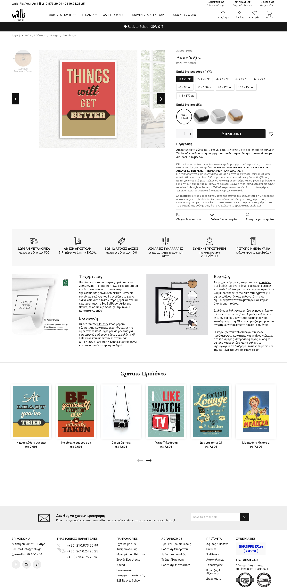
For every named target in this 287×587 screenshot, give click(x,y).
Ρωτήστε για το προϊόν (260, 219)
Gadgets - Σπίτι (267, 4)
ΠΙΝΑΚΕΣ (88, 15)
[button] (223, 15)
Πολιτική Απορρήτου (174, 549)
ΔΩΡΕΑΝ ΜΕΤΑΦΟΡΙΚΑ (34, 248)
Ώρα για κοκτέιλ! (211, 442)
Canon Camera (121, 442)
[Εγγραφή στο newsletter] (244, 517)
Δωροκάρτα (213, 578)
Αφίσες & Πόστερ (217, 544)
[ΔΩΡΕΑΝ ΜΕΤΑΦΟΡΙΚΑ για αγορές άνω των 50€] (33, 242)
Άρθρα (121, 564)
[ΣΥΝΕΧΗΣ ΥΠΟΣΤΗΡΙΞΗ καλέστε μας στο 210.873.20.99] (209, 242)
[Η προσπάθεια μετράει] (31, 411)
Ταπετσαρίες (214, 564)
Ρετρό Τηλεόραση (166, 442)
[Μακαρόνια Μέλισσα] (256, 411)
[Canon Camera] (121, 411)
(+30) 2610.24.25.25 (82, 551)
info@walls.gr (32, 549)
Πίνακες (211, 549)
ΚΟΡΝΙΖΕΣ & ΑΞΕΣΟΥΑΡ (148, 15)
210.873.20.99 (52, 3)
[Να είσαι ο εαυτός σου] (76, 411)
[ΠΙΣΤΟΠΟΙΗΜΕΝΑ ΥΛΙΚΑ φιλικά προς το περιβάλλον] (253, 242)
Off (156, 27)
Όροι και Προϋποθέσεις (176, 544)
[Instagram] (26, 564)
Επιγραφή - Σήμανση (242, 4)
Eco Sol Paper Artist (114, 303)
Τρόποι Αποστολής (173, 554)
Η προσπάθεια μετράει (31, 442)
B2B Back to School (128, 580)
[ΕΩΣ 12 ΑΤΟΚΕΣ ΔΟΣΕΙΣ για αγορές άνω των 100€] (121, 242)
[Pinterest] (37, 564)
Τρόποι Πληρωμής (172, 559)
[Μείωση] (178, 134)
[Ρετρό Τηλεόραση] (166, 411)
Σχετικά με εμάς (127, 544)
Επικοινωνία (125, 570)
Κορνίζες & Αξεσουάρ (213, 572)
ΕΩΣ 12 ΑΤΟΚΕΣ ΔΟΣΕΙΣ (121, 248)
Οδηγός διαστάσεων (188, 219)
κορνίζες (265, 282)
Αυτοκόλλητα (215, 559)
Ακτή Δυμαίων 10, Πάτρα (29, 544)
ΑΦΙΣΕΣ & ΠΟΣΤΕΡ (61, 15)
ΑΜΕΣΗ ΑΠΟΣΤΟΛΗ (77, 248)
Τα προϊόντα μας (127, 549)
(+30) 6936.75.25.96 (82, 557)
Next (161, 99)
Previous (15, 99)
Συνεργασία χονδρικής (131, 575)
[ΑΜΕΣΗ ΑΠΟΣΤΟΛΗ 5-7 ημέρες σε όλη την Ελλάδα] (77, 242)
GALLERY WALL (113, 15)
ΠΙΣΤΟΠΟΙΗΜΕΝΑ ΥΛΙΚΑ (253, 248)
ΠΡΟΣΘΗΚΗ (232, 134)
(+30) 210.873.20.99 (82, 545)
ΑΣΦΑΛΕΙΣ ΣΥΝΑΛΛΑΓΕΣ (165, 248)
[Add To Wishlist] (271, 133)
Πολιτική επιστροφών (223, 219)
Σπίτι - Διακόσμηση (216, 4)
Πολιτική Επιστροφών (175, 564)
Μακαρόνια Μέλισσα (255, 442)
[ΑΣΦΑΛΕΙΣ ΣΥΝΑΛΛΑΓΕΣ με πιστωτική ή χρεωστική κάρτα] (165, 242)
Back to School (145, 27)
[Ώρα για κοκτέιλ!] (211, 411)
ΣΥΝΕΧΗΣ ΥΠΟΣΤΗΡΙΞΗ (209, 248)
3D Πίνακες (213, 554)
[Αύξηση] (190, 134)
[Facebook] (16, 564)
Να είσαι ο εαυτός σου (76, 442)
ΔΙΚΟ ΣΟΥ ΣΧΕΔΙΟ (184, 15)
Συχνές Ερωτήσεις (128, 559)
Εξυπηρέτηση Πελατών (131, 554)
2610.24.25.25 (75, 3)
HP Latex (102, 324)
